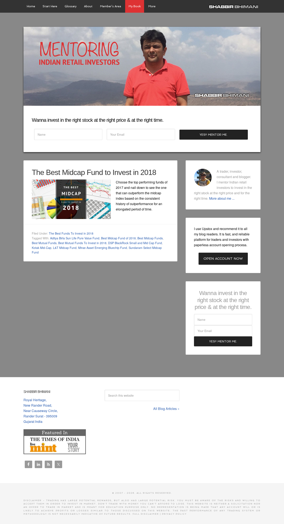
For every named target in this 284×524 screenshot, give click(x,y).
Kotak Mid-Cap (41, 248)
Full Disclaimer (146, 514)
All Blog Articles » (166, 408)
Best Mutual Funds (44, 243)
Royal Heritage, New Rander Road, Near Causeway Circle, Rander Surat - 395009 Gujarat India (40, 410)
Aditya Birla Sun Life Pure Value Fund (74, 238)
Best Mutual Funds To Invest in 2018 (82, 243)
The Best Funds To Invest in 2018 (71, 233)
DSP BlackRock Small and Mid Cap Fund (135, 243)
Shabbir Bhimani (235, 6)
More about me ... (222, 198)
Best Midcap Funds (150, 238)
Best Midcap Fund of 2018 (118, 238)
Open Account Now (223, 259)
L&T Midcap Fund (65, 248)
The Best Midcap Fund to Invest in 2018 (94, 172)
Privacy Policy (174, 514)
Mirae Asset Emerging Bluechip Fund (102, 248)
